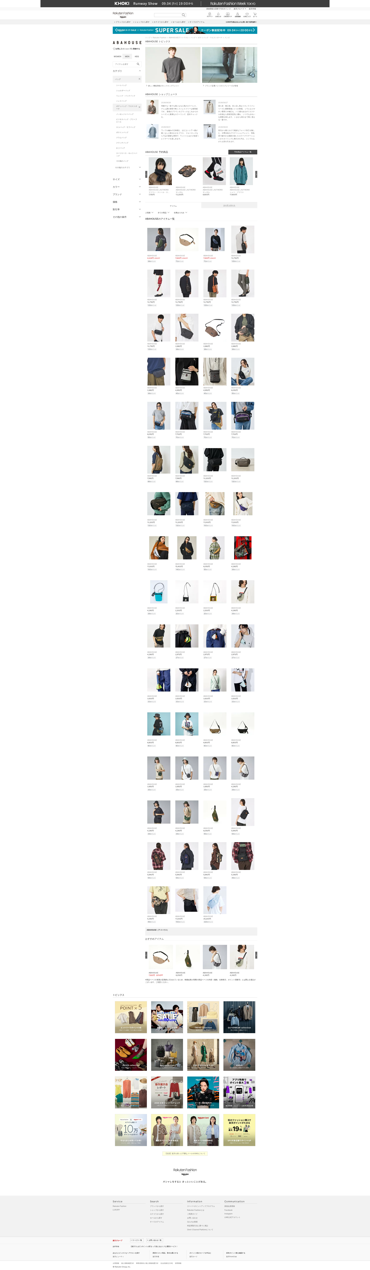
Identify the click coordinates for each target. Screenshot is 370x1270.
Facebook (228, 1210)
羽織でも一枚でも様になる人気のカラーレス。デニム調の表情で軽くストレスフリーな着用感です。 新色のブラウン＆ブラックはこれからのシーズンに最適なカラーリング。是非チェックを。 (179, 111)
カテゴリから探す (157, 1214)
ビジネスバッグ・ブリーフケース (126, 120)
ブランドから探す (157, 1206)
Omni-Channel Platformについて (200, 1229)
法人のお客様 (192, 1222)
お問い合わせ (192, 1218)
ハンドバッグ (121, 101)
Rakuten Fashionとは (195, 1210)
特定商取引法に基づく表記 (197, 1226)
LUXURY (116, 1210)
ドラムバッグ (121, 137)
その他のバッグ (122, 161)
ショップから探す (157, 1210)
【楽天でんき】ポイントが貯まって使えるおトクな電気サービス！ (154, 1246)
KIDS (137, 56)
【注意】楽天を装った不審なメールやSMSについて (185, 1153)
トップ (147, 37)
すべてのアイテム (157, 1222)
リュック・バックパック (125, 96)
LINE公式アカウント (232, 1217)
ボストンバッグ (122, 132)
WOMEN (117, 56)
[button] (160, 178)
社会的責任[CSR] (167, 1263)
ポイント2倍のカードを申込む (200, 1253)
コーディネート (229, 205)
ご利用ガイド (192, 1214)
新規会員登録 (229, 1206)
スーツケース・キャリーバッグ (126, 154)
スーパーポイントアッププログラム (201, 1206)
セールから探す (156, 1218)
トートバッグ (121, 85)
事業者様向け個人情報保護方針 (147, 1263)
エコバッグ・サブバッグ (125, 127)
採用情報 (178, 1263)
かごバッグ (120, 148)
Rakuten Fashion (159, 37)
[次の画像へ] (256, 174)
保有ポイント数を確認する (235, 1253)
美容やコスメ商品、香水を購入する (165, 1253)
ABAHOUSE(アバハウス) (178, 37)
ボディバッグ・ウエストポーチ (126, 107)
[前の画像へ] (146, 174)
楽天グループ (239, 9)
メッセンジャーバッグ (125, 114)
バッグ (118, 79)
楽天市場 (252, 9)
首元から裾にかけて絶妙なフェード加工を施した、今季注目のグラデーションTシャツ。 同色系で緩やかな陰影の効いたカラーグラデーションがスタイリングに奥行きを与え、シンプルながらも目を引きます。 (236, 136)
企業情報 (116, 1263)
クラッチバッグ (122, 143)
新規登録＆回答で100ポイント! (218, 9)
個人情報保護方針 (127, 1263)
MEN (127, 56)
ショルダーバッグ (123, 90)
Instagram (228, 1214)
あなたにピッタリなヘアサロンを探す (126, 1253)
